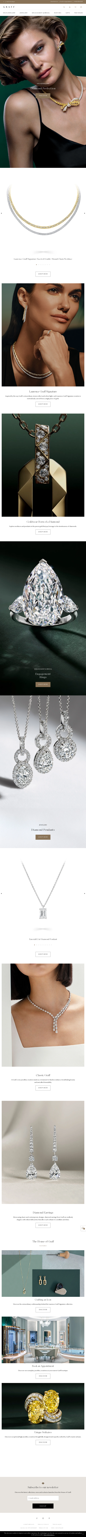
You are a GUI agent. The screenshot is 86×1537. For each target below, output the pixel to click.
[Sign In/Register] (69, 7)
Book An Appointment (29, 1528)
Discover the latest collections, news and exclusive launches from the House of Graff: (43, 1492)
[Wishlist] (75, 7)
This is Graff (57, 1524)
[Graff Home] (23, 7)
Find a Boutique (57, 1528)
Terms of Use (43, 1528)
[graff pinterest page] (49, 1518)
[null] (43, 213)
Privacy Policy (43, 1524)
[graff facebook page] (37, 1518)
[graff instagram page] (43, 1518)
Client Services (28, 1524)
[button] (36, 264)
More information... (49, 1535)
